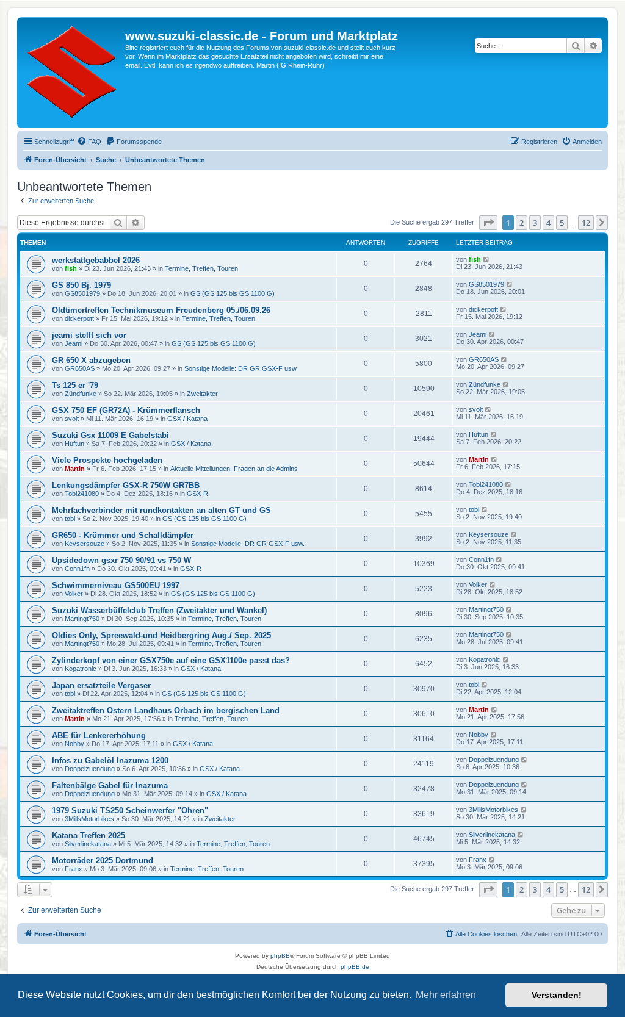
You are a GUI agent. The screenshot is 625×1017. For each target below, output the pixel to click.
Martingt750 (82, 618)
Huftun (74, 443)
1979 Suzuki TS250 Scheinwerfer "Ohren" (130, 810)
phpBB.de (355, 966)
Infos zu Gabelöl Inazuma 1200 (110, 760)
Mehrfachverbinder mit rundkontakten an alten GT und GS (161, 510)
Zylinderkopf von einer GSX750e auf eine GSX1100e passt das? (171, 660)
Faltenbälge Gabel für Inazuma (110, 785)
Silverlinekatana (88, 843)
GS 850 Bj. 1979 (81, 285)
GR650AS (80, 368)
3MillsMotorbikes (89, 818)
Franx (73, 868)
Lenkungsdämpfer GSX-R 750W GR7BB (126, 485)
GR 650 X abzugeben (91, 360)
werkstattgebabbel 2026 (96, 260)
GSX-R (197, 493)
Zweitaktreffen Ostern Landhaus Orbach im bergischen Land (166, 710)
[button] (488, 222)
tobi (70, 518)
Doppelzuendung (90, 768)
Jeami (73, 343)
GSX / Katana (187, 418)
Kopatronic (80, 668)
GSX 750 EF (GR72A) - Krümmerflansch (126, 410)
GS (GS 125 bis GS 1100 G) (232, 293)
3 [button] (535, 222)
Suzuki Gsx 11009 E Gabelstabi (110, 435)
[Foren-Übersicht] (72, 72)
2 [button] (521, 222)
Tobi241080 (82, 493)
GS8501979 (82, 293)
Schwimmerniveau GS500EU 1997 (115, 585)
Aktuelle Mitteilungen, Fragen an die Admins (234, 468)
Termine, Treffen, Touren (201, 268)
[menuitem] (89, 141)
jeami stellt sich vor (89, 335)
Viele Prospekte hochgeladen (107, 460)
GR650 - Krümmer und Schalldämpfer (122, 535)
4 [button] (548, 222)
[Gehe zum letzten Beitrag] (487, 259)
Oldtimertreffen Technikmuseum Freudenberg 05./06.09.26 (161, 310)
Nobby (74, 743)
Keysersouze (84, 543)
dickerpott (79, 318)
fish (71, 268)
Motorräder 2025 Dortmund (102, 860)
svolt (72, 418)
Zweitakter (202, 393)
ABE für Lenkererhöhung (99, 735)
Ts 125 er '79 (75, 385)
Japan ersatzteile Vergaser (101, 685)
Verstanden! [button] (557, 995)
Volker (74, 593)
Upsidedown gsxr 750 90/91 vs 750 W (121, 560)
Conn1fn (77, 568)
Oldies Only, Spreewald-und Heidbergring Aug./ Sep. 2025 (161, 635)
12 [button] (586, 222)
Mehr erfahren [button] (446, 995)
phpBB (280, 955)
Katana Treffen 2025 (88, 835)
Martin (75, 468)
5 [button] (562, 222)
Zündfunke (80, 393)
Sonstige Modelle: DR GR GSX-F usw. (241, 368)
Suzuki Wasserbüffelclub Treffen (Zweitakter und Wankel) (159, 610)
